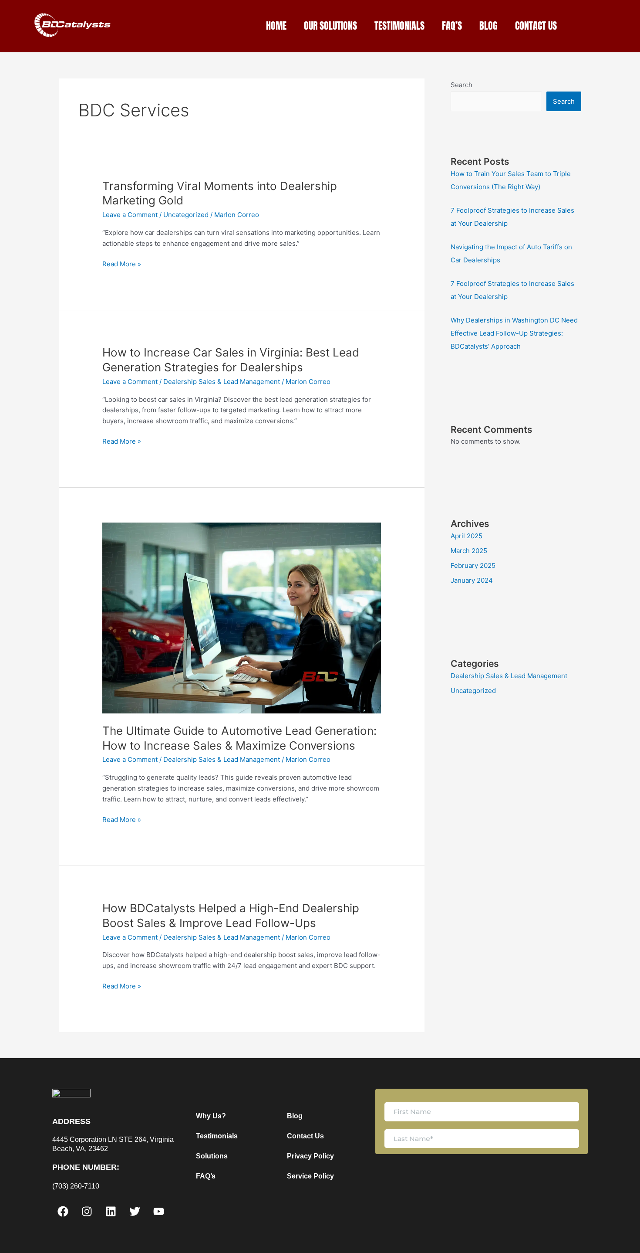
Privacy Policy (310, 1156)
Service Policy (310, 1176)
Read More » (121, 263)
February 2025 (473, 565)
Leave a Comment (130, 215)
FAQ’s (452, 25)
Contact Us (305, 1136)
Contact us (536, 25)
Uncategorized (186, 215)
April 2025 (466, 536)
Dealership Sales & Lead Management (221, 381)
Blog (488, 25)
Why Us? (211, 1116)
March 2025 (469, 551)
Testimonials (399, 25)
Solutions (212, 1156)
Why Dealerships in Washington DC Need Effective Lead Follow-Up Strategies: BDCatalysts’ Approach (514, 333)
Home (276, 25)
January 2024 (472, 580)
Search (461, 85)
